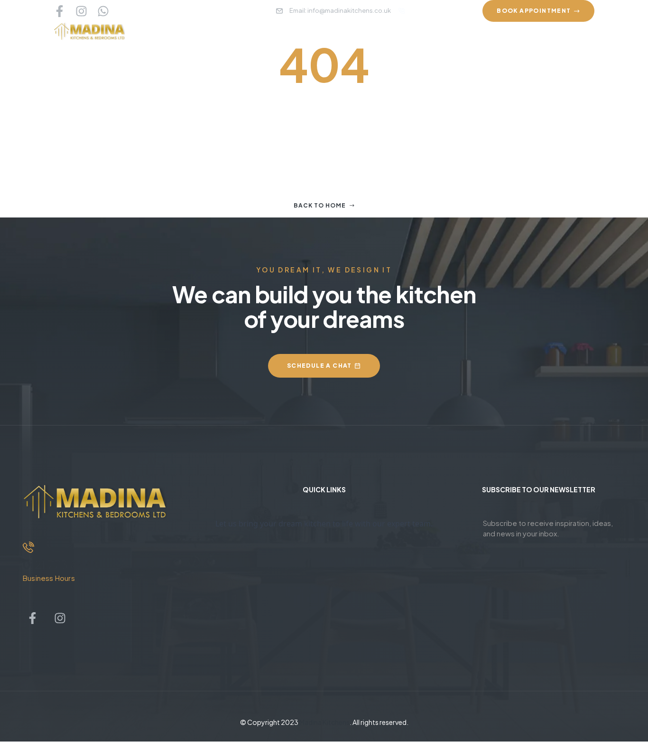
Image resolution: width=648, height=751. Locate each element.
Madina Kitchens (324, 722)
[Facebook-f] (59, 11)
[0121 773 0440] (28, 547)
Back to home (320, 205)
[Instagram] (81, 11)
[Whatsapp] (103, 11)
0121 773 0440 (61, 564)
